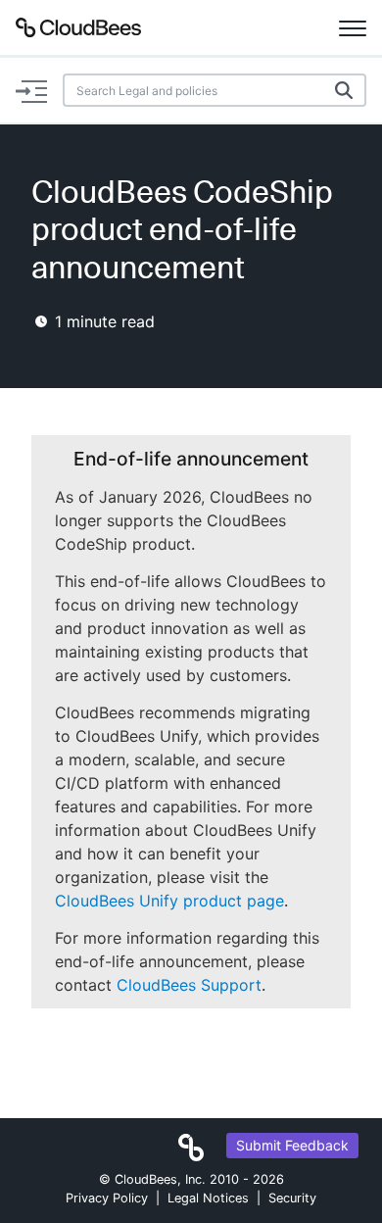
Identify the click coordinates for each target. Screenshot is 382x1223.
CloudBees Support (189, 985)
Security (292, 1198)
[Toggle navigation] (352, 27)
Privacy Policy (107, 1198)
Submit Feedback (292, 1145)
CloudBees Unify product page (169, 900)
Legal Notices (208, 1198)
